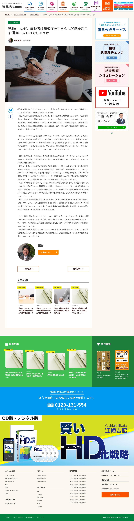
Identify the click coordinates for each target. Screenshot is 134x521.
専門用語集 (73, 471)
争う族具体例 (9, 481)
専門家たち (41, 487)
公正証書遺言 (41, 478)
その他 (39, 507)
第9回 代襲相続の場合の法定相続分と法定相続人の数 (61, 310)
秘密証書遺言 (41, 481)
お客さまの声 (10, 499)
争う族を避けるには (12, 478)
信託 (6, 484)
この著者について (46, 252)
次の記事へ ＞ (78, 269)
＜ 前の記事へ (28, 269)
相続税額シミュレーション (123, 2)
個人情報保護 (29, 517)
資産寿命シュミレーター (123, 9)
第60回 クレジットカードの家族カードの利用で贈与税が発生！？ (43, 310)
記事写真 (21, 303)
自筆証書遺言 (41, 475)
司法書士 (40, 497)
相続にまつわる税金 (12, 490)
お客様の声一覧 (10, 503)
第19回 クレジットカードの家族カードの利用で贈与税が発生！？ (26, 310)
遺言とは (40, 471)
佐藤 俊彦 (17, 40)
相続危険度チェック (123, 4)
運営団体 (7, 517)
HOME (7, 14)
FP (38, 491)
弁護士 (39, 494)
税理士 (39, 500)
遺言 (6, 493)
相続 (6, 487)
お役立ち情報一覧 (20, 14)
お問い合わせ (115, 495)
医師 (38, 503)
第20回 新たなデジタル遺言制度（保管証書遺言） (34, 375)
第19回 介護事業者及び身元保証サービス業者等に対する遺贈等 (77, 375)
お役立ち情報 (34, 14)
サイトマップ (40, 517)
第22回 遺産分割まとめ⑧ (56, 375)
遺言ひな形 (105, 480)
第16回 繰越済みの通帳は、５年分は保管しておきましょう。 (79, 310)
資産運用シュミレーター (123, 7)
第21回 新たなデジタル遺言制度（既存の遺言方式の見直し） (14, 375)
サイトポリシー (18, 517)
